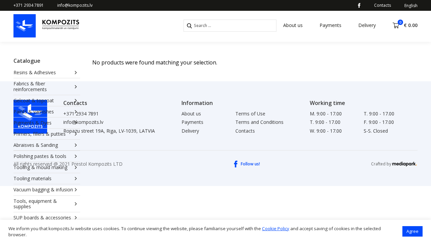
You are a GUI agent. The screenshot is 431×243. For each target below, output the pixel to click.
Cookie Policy (275, 228)
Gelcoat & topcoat (33, 100)
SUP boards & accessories (42, 217)
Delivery (367, 25)
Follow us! (250, 164)
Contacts (382, 5)
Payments (330, 25)
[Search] (189, 25)
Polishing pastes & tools (39, 156)
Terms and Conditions (259, 122)
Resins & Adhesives (34, 72)
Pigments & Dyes (32, 122)
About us (293, 25)
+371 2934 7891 (28, 5)
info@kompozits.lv (75, 5)
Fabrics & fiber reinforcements (30, 86)
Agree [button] (412, 231)
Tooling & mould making (40, 167)
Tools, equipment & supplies (35, 204)
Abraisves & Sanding (35, 145)
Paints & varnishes (33, 111)
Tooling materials (32, 178)
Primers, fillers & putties (39, 134)
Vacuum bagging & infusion (43, 189)
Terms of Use (250, 113)
